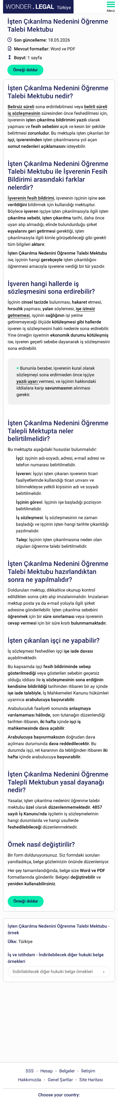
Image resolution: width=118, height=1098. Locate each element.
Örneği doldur (25, 69)
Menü (111, 11)
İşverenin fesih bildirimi (31, 198)
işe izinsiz (85, 308)
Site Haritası (91, 1079)
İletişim (88, 1071)
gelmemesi (19, 315)
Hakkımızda (29, 1079)
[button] (104, 972)
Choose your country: (59, 1094)
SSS (30, 1071)
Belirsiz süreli (21, 106)
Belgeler (67, 1071)
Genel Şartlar (60, 1079)
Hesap (46, 1071)
